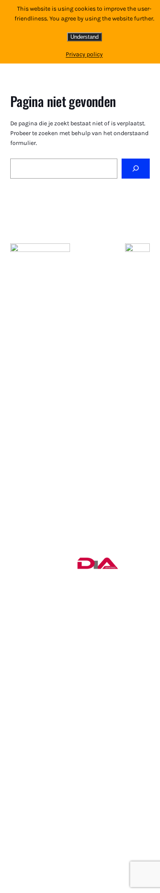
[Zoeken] (136, 169)
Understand (84, 37)
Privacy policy (84, 54)
